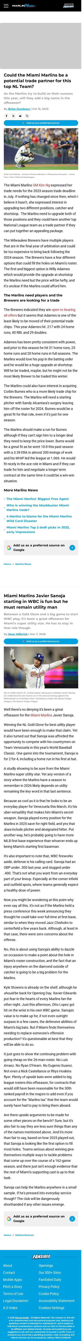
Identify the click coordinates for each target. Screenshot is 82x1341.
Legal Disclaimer (15, 1301)
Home (7, 564)
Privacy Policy (49, 1287)
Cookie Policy (49, 1294)
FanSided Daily (50, 1280)
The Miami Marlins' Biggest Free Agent (37, 499)
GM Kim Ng (41, 185)
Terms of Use (13, 1294)
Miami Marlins (41, 715)
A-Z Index (10, 1308)
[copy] (27, 116)
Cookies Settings (51, 1308)
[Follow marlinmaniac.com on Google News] (72, 548)
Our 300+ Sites (50, 1273)
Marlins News (23, 564)
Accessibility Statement (57, 1301)
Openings (46, 1266)
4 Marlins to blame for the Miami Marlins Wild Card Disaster (39, 519)
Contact (9, 1273)
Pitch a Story (12, 1287)
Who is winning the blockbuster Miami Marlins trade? (37, 508)
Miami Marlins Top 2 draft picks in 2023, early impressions (37, 530)
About (7, 1266)
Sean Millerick (18, 634)
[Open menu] (6, 5)
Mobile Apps (12, 1280)
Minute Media (22, 1317)
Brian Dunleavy (19, 109)
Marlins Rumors (24, 1235)
